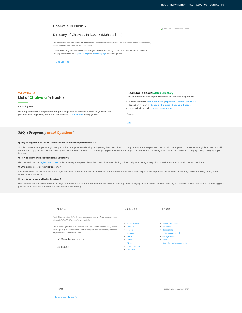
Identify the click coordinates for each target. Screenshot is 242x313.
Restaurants (166, 108)
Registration (178, 4)
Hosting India (167, 230)
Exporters (170, 101)
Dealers (180, 101)
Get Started (62, 61)
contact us (77, 114)
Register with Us (133, 246)
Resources (131, 233)
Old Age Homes (168, 236)
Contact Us (217, 4)
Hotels (155, 108)
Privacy (129, 243)
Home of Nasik (133, 223)
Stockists (191, 101)
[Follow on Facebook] (55, 256)
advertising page (99, 53)
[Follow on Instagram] (70, 256)
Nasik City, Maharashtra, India (174, 243)
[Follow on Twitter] (60, 256)
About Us (201, 4)
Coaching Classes (181, 105)
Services (130, 230)
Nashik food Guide (170, 223)
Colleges (165, 105)
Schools (155, 105)
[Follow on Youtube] (65, 256)
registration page (82, 53)
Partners (130, 236)
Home (164, 4)
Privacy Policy (73, 297)
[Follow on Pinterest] (75, 256)
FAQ (191, 4)
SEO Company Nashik (171, 233)
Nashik (165, 239)
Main (129, 123)
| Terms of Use (59, 297)
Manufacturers (155, 101)
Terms (129, 239)
